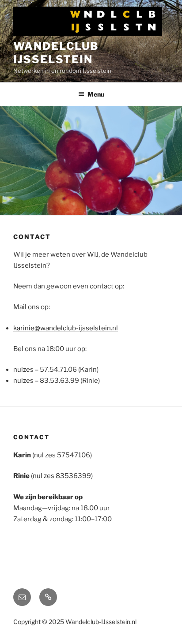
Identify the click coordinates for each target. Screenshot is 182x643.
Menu (95, 94)
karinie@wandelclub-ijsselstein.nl (65, 328)
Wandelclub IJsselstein (56, 53)
